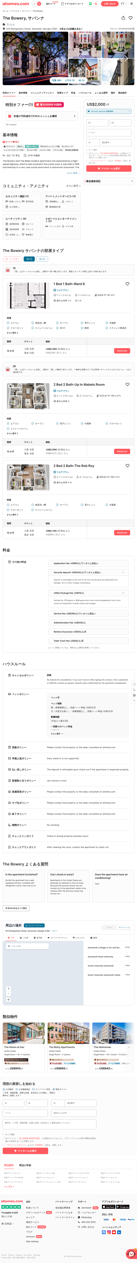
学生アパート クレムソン (45, 1178)
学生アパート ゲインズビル (110, 1173)
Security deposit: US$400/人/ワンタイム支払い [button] (77, 572)
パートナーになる (64, 1212)
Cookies (19, 1255)
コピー (54, 930)
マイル (109, 927)
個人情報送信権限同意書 (109, 153)
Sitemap (36, 1255)
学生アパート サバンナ (12, 1173)
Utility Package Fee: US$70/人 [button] (69, 593)
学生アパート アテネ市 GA (13, 1178)
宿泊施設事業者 (62, 1207)
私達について (32, 1207)
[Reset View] (8, 999)
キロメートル (124, 927)
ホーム (5, 11)
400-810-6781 (88, 1222)
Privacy (11, 1255)
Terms (3, 1255)
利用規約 (118, 161)
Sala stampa (32, 1241)
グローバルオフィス (38, 1212)
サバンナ (25, 11)
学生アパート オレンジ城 (45, 1173)
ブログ (29, 1231)
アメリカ (14, 11)
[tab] (88, 572)
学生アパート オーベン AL (110, 1182)
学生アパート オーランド (77, 1182)
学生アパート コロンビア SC (78, 1173)
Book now (122, 350)
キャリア (30, 1217)
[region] (43, 973)
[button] (72, 3)
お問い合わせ (109, 4)
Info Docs (28, 1255)
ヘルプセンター (88, 1212)
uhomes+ (33, 1236)
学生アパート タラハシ (109, 1178)
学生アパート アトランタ (13, 1182)
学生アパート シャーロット (78, 1178)
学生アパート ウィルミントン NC (48, 1182)
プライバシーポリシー (99, 161)
